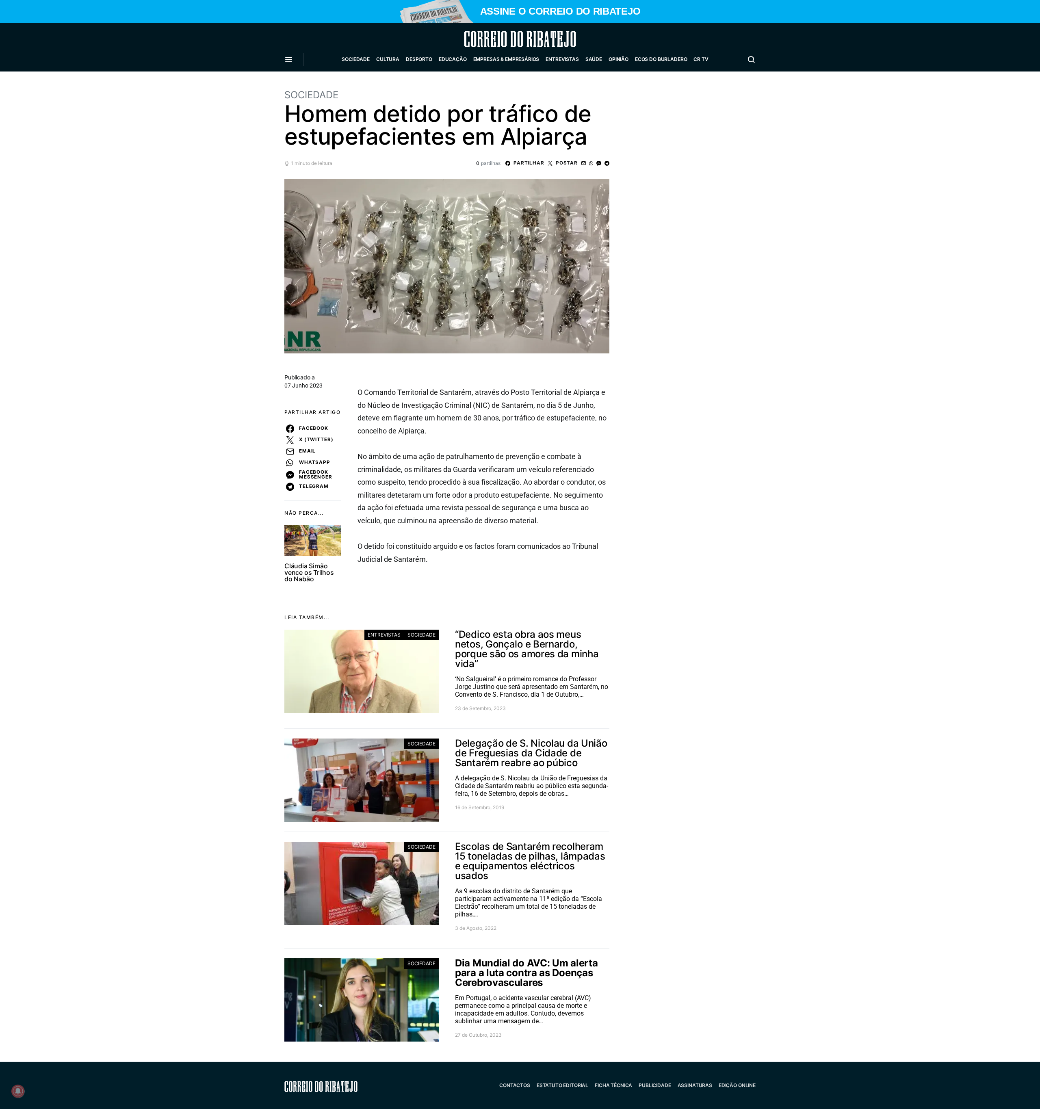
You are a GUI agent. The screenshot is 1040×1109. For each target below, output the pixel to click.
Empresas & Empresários (506, 59)
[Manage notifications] (17, 1091)
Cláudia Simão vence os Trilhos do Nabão (309, 572)
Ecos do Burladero (661, 59)
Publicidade (655, 1085)
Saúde (593, 59)
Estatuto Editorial (562, 1085)
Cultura (387, 59)
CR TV (700, 59)
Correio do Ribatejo (500, 39)
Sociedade (356, 59)
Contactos (514, 1085)
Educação (453, 59)
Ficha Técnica (613, 1085)
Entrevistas (562, 59)
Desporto (419, 59)
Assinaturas (695, 1085)
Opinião (618, 59)
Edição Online (737, 1085)
